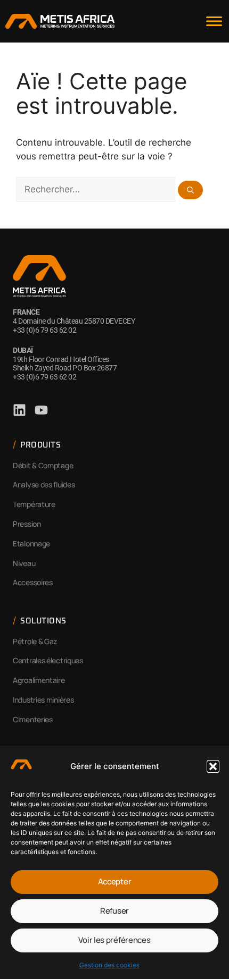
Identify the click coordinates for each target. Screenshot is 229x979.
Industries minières (43, 700)
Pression (27, 524)
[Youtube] (41, 410)
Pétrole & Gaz (35, 641)
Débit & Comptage (43, 465)
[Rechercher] (190, 190)
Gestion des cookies (109, 965)
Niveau (24, 563)
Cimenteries (33, 719)
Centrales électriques (48, 660)
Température (34, 504)
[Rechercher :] (97, 189)
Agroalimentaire (39, 680)
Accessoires (33, 582)
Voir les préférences (114, 940)
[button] (213, 766)
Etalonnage (31, 543)
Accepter (115, 881)
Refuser (114, 910)
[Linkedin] (19, 410)
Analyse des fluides (44, 484)
